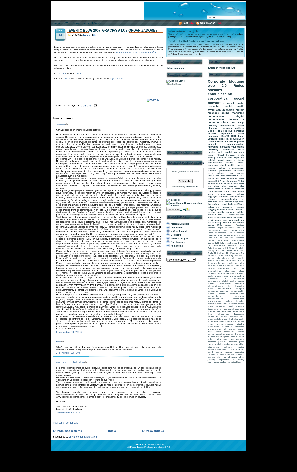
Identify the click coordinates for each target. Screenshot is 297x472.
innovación (239, 327)
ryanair (225, 350)
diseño (231, 306)
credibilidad (238, 299)
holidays (232, 204)
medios (211, 212)
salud (210, 352)
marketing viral (228, 146)
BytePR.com (191, 44)
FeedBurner (192, 186)
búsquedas (239, 278)
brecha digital (221, 276)
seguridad (239, 352)
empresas (239, 141)
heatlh (241, 319)
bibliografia (223, 268)
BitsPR (225, 136)
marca (241, 162)
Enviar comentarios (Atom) (83, 436)
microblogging (223, 334)
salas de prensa (237, 350)
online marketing (232, 112)
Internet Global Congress (222, 155)
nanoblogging (222, 337)
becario (211, 268)
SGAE (229, 251)
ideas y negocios (217, 324)
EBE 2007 (61, 73)
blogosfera (230, 271)
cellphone (239, 283)
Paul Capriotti (178, 242)
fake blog (221, 311)
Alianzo (229, 225)
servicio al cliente (217, 355)
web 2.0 (217, 86)
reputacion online (232, 133)
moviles (234, 334)
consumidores (214, 296)
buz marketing (236, 131)
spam (210, 217)
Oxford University (216, 248)
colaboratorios (225, 289)
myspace (230, 212)
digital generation (217, 306)
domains (240, 306)
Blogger (150, 447)
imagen (230, 324)
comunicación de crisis (220, 141)
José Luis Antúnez (148, 52)
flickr (210, 314)
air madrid (238, 258)
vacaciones (213, 176)
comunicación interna (223, 119)
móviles (211, 337)
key (209, 329)
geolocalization (237, 316)
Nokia (241, 245)
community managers (218, 291)
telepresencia (224, 360)
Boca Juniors (230, 230)
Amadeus (240, 225)
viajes (225, 220)
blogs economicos (234, 189)
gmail (224, 204)
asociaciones (233, 263)
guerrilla (228, 319)
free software (214, 204)
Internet (239, 109)
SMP (236, 251)
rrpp (231, 173)
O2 (128, 447)
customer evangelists (217, 304)
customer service (236, 304)
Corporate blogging (226, 81)
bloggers (212, 128)
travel (217, 217)
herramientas (220, 322)
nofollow (240, 337)
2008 (216, 178)
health (235, 319)
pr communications (226, 121)
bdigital (240, 266)
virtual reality (214, 222)
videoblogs (236, 362)
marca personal (236, 209)
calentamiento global (218, 281)
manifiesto (222, 209)
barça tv (233, 266)
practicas (233, 342)
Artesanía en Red (180, 224)
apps (224, 263)
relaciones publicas (232, 128)
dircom (211, 199)
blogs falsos (223, 273)
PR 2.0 (241, 181)
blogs (241, 122)
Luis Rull (120, 52)
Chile (241, 230)
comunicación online (232, 125)
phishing (222, 342)
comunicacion (225, 109)
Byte (58, 341)
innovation (228, 207)
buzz (226, 278)
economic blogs (230, 202)
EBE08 (229, 178)
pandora (212, 170)
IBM (217, 243)
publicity (228, 347)
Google (212, 131)
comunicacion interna (220, 162)
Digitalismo (177, 227)
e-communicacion (228, 199)
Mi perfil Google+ (93, 23)
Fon (220, 238)
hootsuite (231, 322)
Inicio (57, 23)
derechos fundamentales (231, 196)
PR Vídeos (230, 248)
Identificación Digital (234, 243)
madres (241, 329)
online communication (231, 168)
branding (212, 125)
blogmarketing (214, 271)
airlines (211, 261)
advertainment (223, 258)
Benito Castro (132, 52)
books (210, 276)
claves (210, 289)
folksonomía (223, 314)
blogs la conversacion (231, 139)
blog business (230, 186)
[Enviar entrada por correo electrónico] (95, 105)
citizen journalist (235, 286)
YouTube (212, 139)
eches (141, 447)
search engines (224, 352)
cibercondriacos (215, 286)
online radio (214, 339)
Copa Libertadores (235, 233)
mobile (231, 165)
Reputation (239, 157)
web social (224, 152)
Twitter (78, 73)
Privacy (211, 251)
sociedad (240, 355)
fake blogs (232, 311)
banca (226, 266)
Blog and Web (164, 447)
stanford (211, 357)
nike (233, 337)
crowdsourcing (215, 301)
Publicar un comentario (65, 422)
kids (214, 329)
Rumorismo (177, 245)
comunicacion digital (226, 116)
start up (221, 357)
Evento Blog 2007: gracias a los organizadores (113, 30)
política (240, 212)
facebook (213, 112)
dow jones (222, 309)
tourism (240, 173)
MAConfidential (179, 231)
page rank (228, 339)
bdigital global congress (221, 160)
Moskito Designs (179, 238)
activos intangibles (228, 183)
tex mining (238, 360)
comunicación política (231, 194)
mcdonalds (229, 332)
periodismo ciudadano (231, 170)
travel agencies (228, 217)
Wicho (68, 78)
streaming (232, 357)
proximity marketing (223, 344)
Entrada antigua (153, 430)
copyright (212, 196)
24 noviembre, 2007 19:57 (69, 353)
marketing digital (217, 165)
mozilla (220, 212)
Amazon (211, 228)
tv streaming (214, 220)
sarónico (60, 124)
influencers (213, 207)
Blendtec (229, 228)
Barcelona (239, 152)
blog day (238, 268)
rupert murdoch (236, 215)
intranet (212, 133)
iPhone (240, 204)
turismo (240, 217)
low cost (233, 329)
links (225, 329)
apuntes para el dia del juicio (70, 362)
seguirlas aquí (116, 78)
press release (216, 173)
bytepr (241, 160)
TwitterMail (239, 256)
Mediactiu (176, 235)
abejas (211, 258)
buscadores (213, 278)
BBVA (222, 178)
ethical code (233, 309)
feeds (241, 311)
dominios (212, 309)
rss (219, 350)
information (226, 327)
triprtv (210, 362)
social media (234, 106)
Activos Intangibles (156, 444)
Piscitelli (240, 248)
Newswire (232, 245)
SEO (223, 251)
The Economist (233, 253)
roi (226, 215)
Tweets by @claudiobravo (221, 68)
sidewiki (231, 355)
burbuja (240, 276)
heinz (210, 322)
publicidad (228, 149)
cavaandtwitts (225, 283)
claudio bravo (229, 191)
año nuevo (217, 266)
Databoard (212, 235)
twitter (211, 109)
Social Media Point (216, 253)
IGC (217, 181)
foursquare (239, 314)
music (241, 334)
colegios (240, 289)
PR (233, 122)
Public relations (225, 157)
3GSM (219, 225)
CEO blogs (237, 136)
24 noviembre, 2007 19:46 (69, 332)
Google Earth (222, 240)
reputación (213, 136)
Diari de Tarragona (227, 235)
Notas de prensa (228, 181)
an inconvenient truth (226, 261)
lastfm (219, 329)
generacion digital (217, 316)
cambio (233, 281)
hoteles (241, 322)
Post (185, 23)
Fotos (76, 23)
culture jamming (235, 301)
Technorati (213, 183)
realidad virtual (215, 215)
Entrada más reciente (67, 430)
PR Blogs (222, 131)
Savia (241, 251)
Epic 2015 (212, 238)
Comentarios (207, 23)
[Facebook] (173, 200)
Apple (220, 228)
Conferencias (220, 233)
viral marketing (236, 220)
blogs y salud (237, 273)
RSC (218, 251)
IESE (222, 243)
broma (233, 276)
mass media (214, 332)
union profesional (222, 362)
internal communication (226, 144)
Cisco (210, 233)
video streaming (228, 176)
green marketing (215, 319)
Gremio (211, 243)
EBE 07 (87, 34)
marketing (213, 146)
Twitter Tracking (225, 256)
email (241, 202)
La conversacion (216, 245)
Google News (237, 240)
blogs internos (215, 191)
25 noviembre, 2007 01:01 (69, 412)
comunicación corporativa (220, 96)
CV (66, 23)
